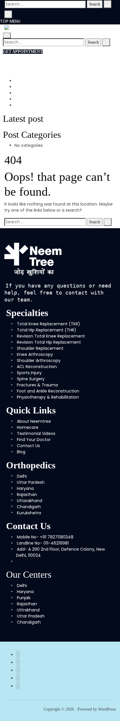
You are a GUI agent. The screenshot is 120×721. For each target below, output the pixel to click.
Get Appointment (23, 51)
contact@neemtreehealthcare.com (55, 64)
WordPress (107, 709)
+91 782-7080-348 (37, 58)
